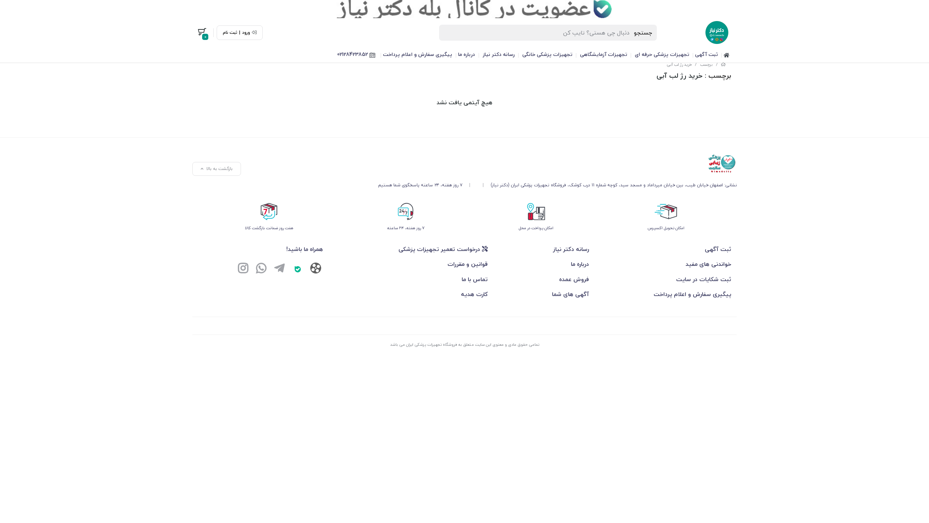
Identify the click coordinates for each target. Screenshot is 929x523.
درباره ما (466, 54)
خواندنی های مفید (708, 264)
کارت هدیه (474, 294)
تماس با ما (475, 279)
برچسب (706, 64)
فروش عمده (574, 279)
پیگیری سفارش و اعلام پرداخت (417, 54)
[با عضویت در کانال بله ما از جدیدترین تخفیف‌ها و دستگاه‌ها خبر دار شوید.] (464, 9)
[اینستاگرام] (243, 269)
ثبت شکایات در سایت (703, 279)
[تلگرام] (279, 269)
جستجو (643, 33)
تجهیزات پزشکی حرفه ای (662, 54)
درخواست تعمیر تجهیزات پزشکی (440, 249)
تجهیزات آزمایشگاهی (603, 54)
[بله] (297, 269)
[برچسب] (557, 163)
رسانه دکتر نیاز (499, 54)
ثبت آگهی (706, 54)
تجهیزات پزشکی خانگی (547, 54)
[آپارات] (315, 270)
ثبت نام (230, 32)
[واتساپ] (261, 269)
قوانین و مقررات (467, 264)
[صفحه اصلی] (723, 64)
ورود (246, 32)
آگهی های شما (570, 294)
